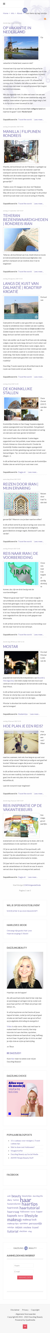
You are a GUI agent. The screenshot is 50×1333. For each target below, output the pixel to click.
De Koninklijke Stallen (17, 390)
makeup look (29, 1219)
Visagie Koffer (17, 1150)
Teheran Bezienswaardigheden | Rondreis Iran (25, 219)
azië (9, 1196)
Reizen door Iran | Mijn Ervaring (20, 486)
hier (12, 1058)
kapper (39, 1211)
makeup (14, 1219)
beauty (16, 1196)
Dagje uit (22, 472)
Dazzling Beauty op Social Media (24, 1154)
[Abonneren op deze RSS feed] (45, 19)
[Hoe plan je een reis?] (21, 742)
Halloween (25, 1211)
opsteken (24, 1223)
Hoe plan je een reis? (23, 726)
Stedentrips (23, 714)
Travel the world (25, 119)
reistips (10, 1227)
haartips (30, 1204)
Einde (38, 885)
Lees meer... (38, 119)
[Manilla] (21, 151)
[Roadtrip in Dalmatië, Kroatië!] (21, 307)
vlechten (23, 1231)
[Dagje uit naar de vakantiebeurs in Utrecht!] (21, 825)
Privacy (25, 1310)
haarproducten (14, 1204)
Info (12, 13)
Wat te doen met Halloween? (23, 1147)
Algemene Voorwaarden (26, 1314)
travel (35, 1227)
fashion (16, 1200)
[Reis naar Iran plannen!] (21, 573)
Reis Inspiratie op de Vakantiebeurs (22, 807)
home (33, 1212)
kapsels (12, 1215)
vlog (30, 1231)
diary (9, 1200)
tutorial (12, 1231)
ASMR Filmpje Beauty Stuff (22, 1158)
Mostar (10, 646)
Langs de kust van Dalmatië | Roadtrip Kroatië (22, 287)
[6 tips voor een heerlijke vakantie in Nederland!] (21, 47)
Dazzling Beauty (36, 1317)
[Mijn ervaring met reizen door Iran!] (21, 504)
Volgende (32, 885)
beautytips (27, 1196)
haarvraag (13, 1211)
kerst (21, 1215)
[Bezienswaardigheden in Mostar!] (21, 662)
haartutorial (30, 1208)
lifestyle (31, 1216)
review (27, 1227)
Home (5, 13)
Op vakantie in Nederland (17, 30)
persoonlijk (35, 1223)
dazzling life (38, 1196)
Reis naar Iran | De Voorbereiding (20, 555)
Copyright (35, 1310)
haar (25, 1200)
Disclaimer (15, 1310)
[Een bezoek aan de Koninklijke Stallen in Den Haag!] (21, 408)
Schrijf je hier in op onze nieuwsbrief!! (22, 911)
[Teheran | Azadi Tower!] (21, 239)
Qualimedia (30, 1320)
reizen (18, 1227)
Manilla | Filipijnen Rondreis (22, 133)
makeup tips (13, 1223)
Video (9, 1026)
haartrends (13, 1207)
